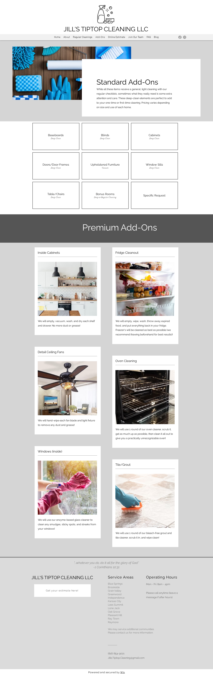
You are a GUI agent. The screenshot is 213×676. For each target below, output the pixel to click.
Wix (122, 672)
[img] (55, 136)
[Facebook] (180, 37)
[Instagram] (184, 37)
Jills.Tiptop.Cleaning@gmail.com (126, 657)
